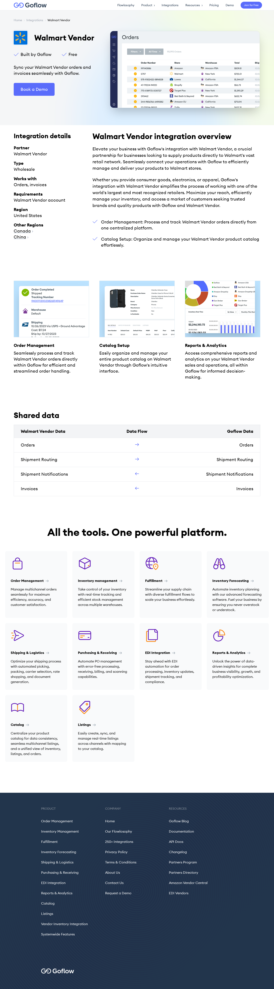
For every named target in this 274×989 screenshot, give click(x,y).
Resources (194, 5)
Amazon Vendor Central (188, 883)
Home (18, 20)
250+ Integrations (119, 841)
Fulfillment (49, 841)
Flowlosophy (125, 5)
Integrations (170, 5)
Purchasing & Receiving (60, 872)
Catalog (48, 903)
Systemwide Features (58, 934)
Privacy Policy (116, 852)
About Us (112, 872)
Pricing (214, 5)
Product (148, 5)
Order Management (57, 821)
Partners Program (183, 862)
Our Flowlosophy (118, 831)
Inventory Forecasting (58, 852)
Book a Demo (34, 89)
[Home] (28, 5)
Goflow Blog (179, 821)
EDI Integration (53, 883)
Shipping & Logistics (57, 862)
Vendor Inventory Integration (64, 924)
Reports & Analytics (56, 893)
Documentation (181, 831)
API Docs (176, 841)
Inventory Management (60, 831)
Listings (47, 913)
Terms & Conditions (120, 862)
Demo (230, 5)
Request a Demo (118, 893)
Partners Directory (183, 872)
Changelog (178, 852)
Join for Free (251, 5)
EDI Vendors (178, 893)
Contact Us (114, 883)
